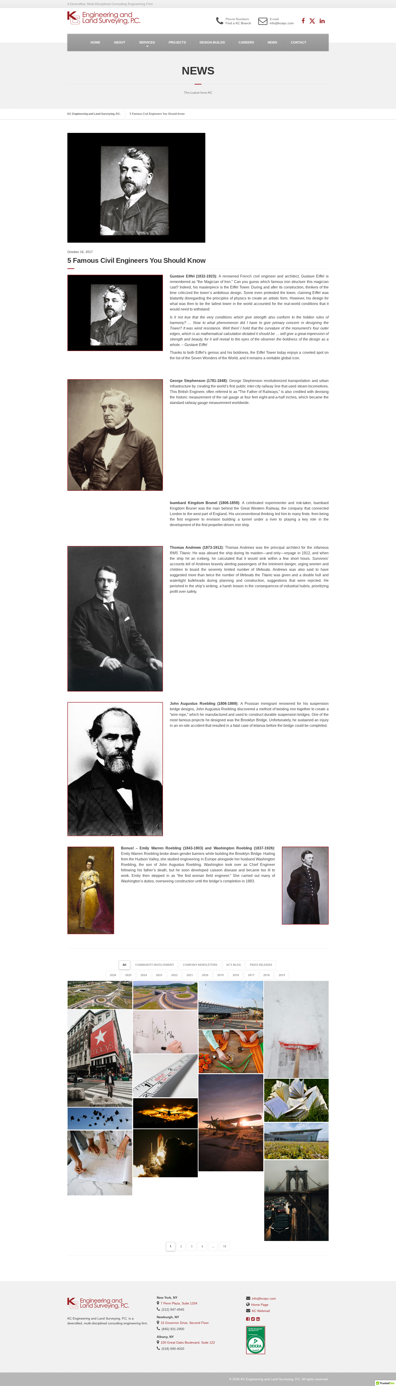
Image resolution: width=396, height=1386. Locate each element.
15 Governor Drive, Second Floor (185, 1323)
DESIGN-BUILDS (212, 42)
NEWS (272, 42)
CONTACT (298, 42)
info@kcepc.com (264, 1298)
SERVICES (147, 42)
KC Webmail (261, 1311)
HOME (95, 42)
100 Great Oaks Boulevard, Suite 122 (188, 1342)
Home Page (259, 1304)
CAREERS (246, 42)
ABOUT (119, 42)
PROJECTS (177, 42)
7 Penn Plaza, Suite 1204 (179, 1303)
